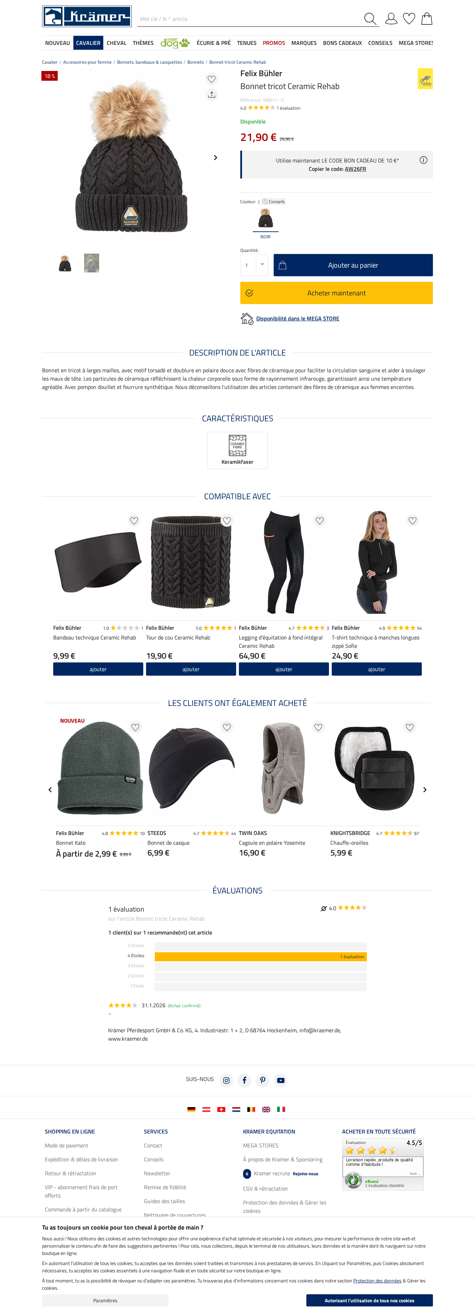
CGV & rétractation (265, 1188)
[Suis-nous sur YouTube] (281, 1081)
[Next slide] (215, 157)
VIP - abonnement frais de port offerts (81, 1191)
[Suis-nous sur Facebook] (244, 1081)
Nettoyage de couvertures (175, 1215)
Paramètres (105, 1300)
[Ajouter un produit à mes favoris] (211, 78)
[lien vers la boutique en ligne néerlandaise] (237, 1109)
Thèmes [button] (143, 43)
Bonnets (195, 61)
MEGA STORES (417, 43)
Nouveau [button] (57, 43)
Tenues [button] (247, 43)
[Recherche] (372, 19)
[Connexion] (391, 17)
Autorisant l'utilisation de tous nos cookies (369, 1300)
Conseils (277, 201)
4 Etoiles (136, 955)
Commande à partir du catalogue (83, 1209)
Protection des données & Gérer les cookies (284, 1206)
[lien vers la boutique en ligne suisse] (222, 1109)
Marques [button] (304, 43)
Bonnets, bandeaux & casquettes (149, 61)
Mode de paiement (66, 1145)
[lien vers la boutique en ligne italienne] (282, 1109)
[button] (175, 43)
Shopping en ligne (70, 1131)
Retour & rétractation (70, 1173)
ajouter (283, 669)
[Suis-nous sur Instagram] (226, 1081)
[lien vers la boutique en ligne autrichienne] (207, 1109)
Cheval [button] (117, 43)
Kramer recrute (282, 1173)
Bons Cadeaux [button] (342, 43)
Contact (153, 1145)
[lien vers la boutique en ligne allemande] (192, 1109)
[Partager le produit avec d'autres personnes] (211, 94)
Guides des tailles (164, 1201)
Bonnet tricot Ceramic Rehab (237, 61)
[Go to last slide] (50, 789)
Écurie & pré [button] (214, 43)
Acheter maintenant (336, 292)
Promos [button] (274, 43)
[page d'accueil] (87, 15)
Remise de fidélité (165, 1187)
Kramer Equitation (269, 1131)
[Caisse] (427, 17)
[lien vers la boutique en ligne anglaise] (267, 1109)
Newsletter (157, 1173)
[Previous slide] (47, 157)
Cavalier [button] (88, 43)
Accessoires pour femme (87, 61)
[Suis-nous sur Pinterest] (262, 1081)
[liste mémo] (409, 17)
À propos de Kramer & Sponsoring (282, 1159)
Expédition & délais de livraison (81, 1159)
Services (156, 1131)
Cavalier (50, 61)
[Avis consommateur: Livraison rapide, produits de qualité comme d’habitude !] (383, 1164)
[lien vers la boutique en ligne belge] (252, 1109)
